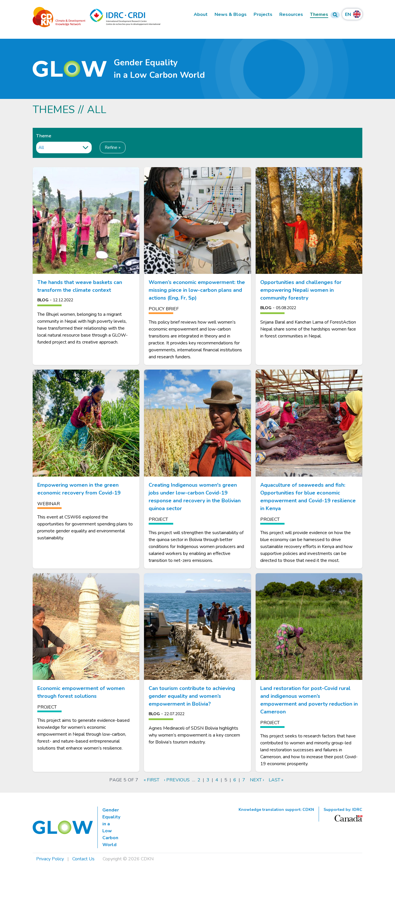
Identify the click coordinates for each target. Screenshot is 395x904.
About (201, 15)
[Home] (70, 69)
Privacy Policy (50, 859)
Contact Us (83, 859)
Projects (263, 15)
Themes (319, 15)
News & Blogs (231, 15)
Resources (291, 15)
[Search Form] (335, 15)
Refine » (113, 147)
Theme (43, 136)
